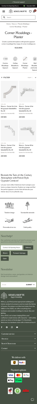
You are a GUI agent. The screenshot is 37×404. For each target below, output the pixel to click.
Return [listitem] (5, 253)
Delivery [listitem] (28, 247)
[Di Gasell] (10, 391)
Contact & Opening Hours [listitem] (11, 247)
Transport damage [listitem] (19, 253)
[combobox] (20, 17)
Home (8, 24)
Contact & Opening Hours (10, 6)
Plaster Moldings (23, 24)
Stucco (14, 24)
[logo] (18, 11)
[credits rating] (26, 391)
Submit (29, 284)
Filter (6, 78)
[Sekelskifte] (18, 295)
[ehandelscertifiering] (17, 391)
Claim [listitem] (5, 258)
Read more (18, 47)
